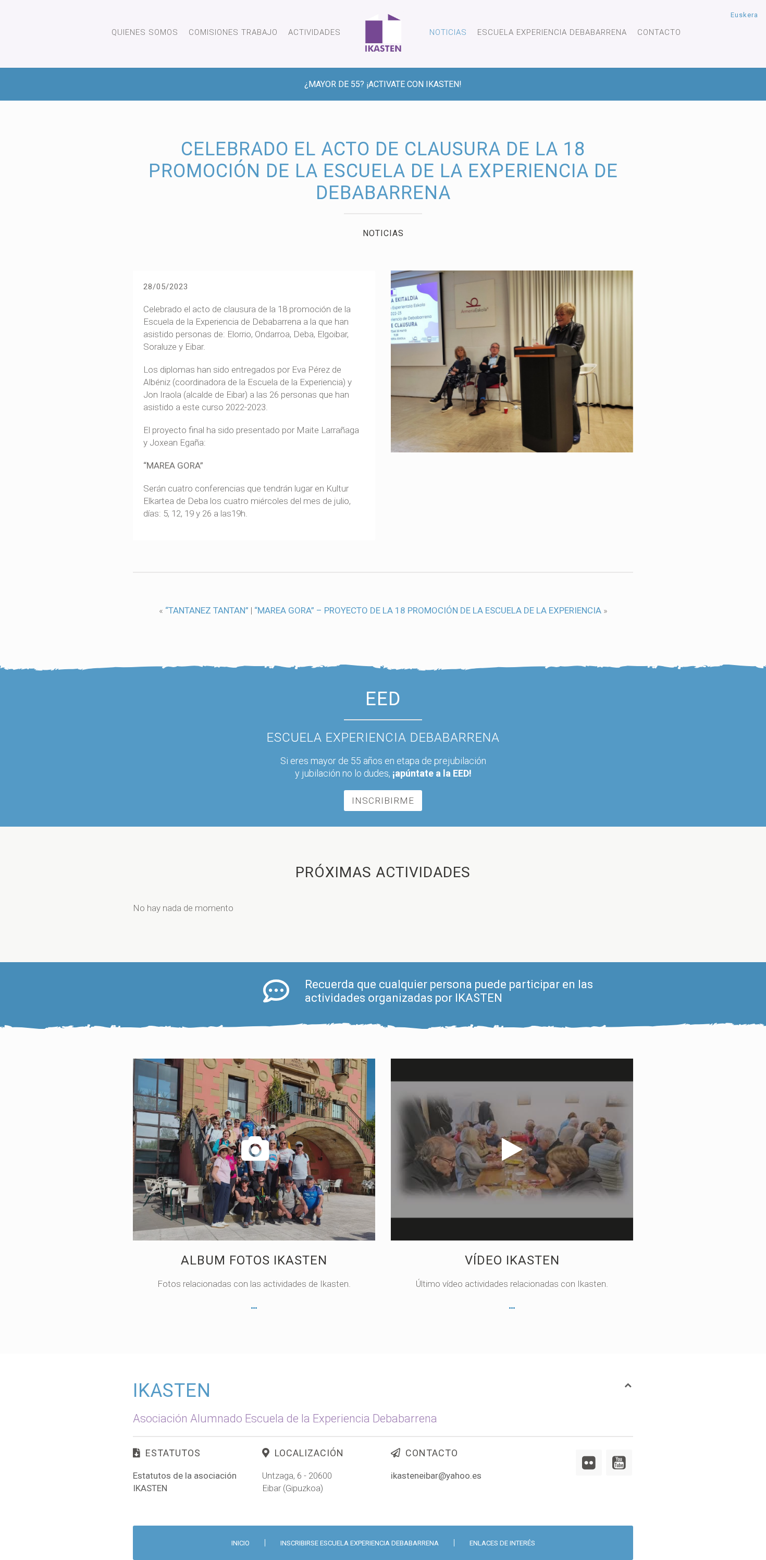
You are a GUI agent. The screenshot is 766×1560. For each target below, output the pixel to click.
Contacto (659, 32)
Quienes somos (145, 32)
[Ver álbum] (254, 1308)
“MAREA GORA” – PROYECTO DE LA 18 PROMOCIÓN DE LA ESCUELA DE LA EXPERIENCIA (427, 610)
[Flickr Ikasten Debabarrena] (589, 1463)
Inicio (240, 1543)
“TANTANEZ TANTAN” (207, 610)
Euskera (744, 15)
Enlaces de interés (502, 1543)
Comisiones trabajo (233, 32)
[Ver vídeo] (512, 1308)
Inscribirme (383, 800)
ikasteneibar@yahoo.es (436, 1475)
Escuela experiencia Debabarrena (552, 32)
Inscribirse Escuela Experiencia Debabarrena (359, 1543)
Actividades (314, 32)
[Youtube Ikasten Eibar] (619, 1463)
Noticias (448, 32)
